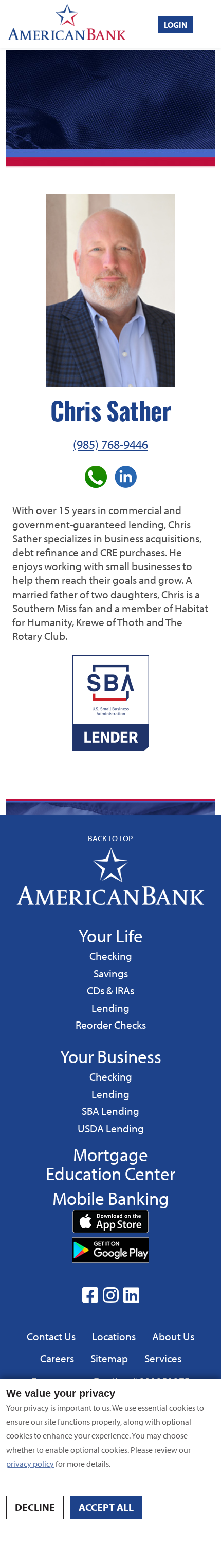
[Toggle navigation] (211, 24)
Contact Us (51, 1336)
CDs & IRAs (110, 990)
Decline (35, 1507)
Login (175, 25)
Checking (110, 955)
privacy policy (30, 1464)
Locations (114, 1336)
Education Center (110, 1173)
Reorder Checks (111, 1024)
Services (162, 1358)
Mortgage (110, 1154)
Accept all (106, 1507)
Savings (112, 973)
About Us (173, 1336)
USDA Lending (110, 1128)
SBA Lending (110, 1111)
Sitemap (109, 1358)
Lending (110, 1007)
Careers (57, 1358)
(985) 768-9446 (110, 444)
